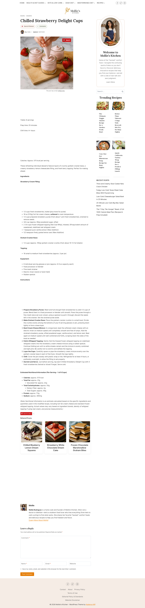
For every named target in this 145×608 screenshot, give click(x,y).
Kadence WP (90, 604)
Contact (63, 589)
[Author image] (22, 32)
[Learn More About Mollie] (38, 520)
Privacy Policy (79, 589)
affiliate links (61, 90)
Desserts (29, 15)
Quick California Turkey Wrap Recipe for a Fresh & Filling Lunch (118, 162)
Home (22, 3)
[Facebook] (117, 3)
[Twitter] (121, 3)
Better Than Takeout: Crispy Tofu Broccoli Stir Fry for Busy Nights (118, 123)
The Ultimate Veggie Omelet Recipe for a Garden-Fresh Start (102, 123)
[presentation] (102, 106)
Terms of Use (72, 593)
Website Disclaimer (72, 600)
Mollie (29, 32)
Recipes (22, 15)
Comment (25, 538)
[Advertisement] (55, 104)
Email (48, 564)
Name (24, 564)
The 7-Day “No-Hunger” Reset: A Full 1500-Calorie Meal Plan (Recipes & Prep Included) (110, 212)
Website (73, 564)
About (70, 589)
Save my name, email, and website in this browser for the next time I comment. (49, 569)
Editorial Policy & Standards (72, 597)
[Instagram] (124, 3)
